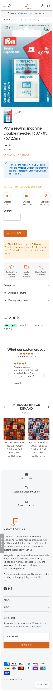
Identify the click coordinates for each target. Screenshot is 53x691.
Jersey (15, 20)
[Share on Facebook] (14, 318)
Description (9, 285)
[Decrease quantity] (6, 217)
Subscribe (26, 645)
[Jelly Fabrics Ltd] (26, 6)
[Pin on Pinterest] (18, 318)
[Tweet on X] (10, 318)
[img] (26, 353)
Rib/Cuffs (46, 20)
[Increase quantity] (17, 217)
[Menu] (4, 6)
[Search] (11, 6)
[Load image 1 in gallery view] (26, 65)
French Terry (34, 20)
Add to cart (15, 233)
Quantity (8, 211)
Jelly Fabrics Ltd (15, 679)
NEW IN (7, 20)
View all (26, 413)
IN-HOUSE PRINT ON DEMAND (26, 406)
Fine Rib (24, 20)
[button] (16, 155)
